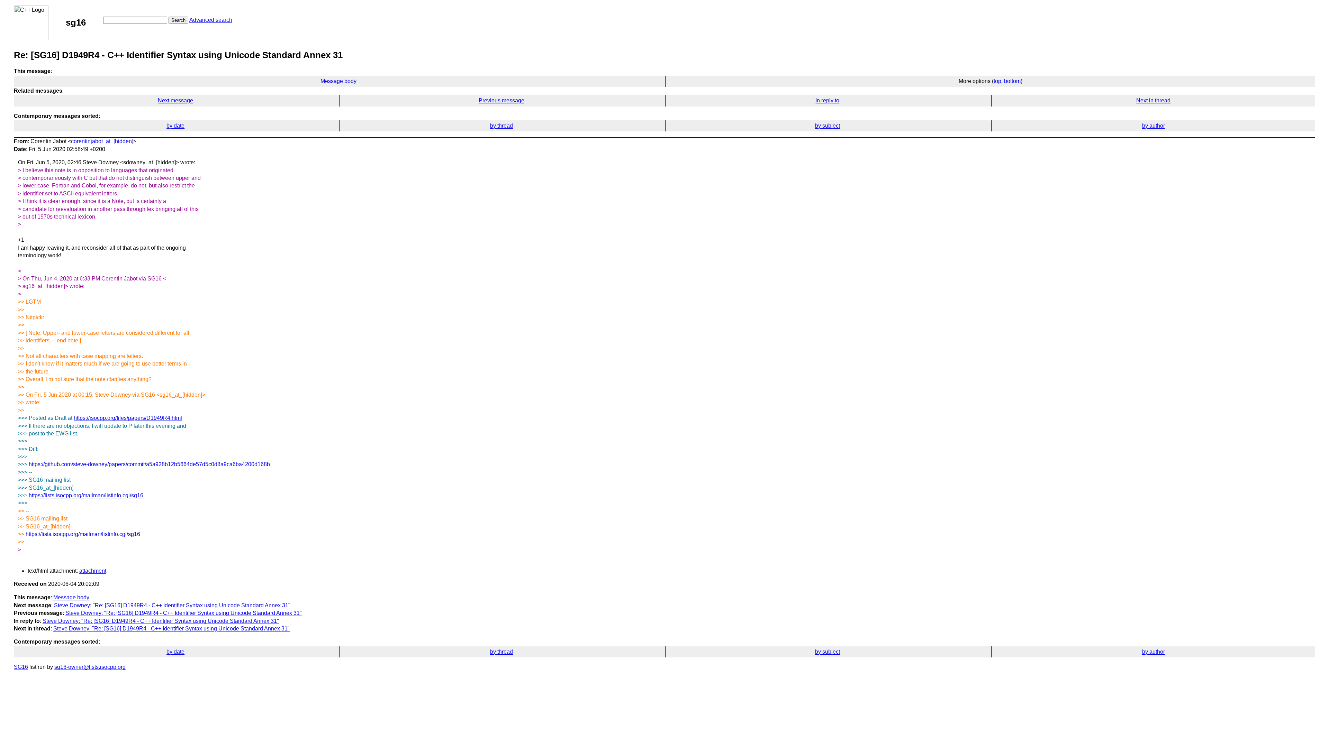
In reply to (827, 100)
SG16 (21, 667)
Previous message (501, 100)
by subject (827, 126)
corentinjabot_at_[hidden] (102, 141)
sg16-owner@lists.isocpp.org (90, 667)
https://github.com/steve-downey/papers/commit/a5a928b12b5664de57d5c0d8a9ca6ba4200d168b (149, 464)
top (997, 81)
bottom (1012, 81)
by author (1153, 126)
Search (178, 20)
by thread (501, 126)
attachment (92, 571)
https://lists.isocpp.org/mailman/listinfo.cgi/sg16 (86, 495)
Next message (175, 100)
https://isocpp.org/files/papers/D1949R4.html (128, 418)
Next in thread (1153, 100)
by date (175, 126)
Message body (338, 81)
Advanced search (210, 20)
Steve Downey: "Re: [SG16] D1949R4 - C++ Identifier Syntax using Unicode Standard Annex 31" (172, 605)
